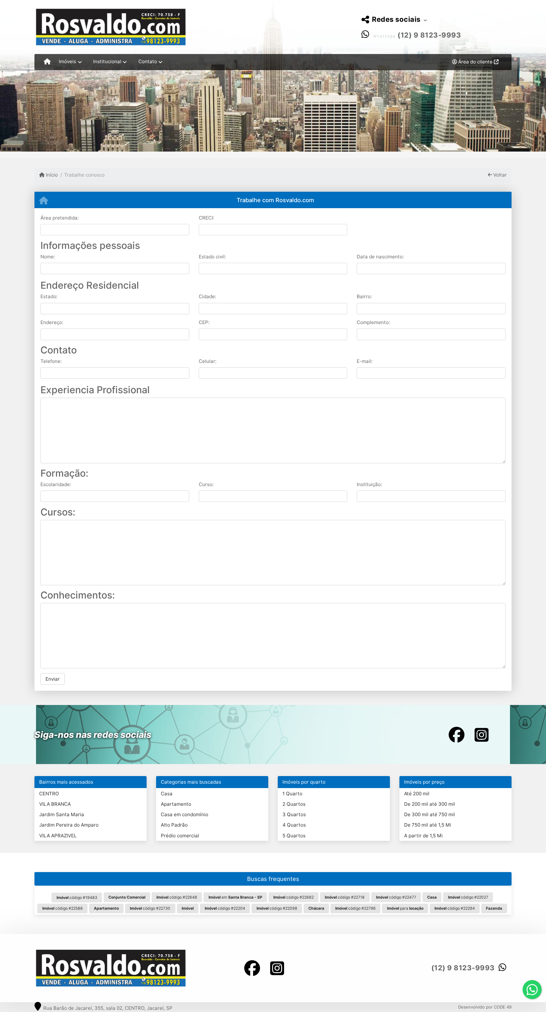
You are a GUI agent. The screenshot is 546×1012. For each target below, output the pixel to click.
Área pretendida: (59, 218)
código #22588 (62, 908)
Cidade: (207, 296)
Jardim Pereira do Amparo (69, 825)
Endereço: (51, 322)
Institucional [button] (107, 61)
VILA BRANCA (55, 804)
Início (51, 175)
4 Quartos (294, 825)
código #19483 (77, 897)
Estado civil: (212, 257)
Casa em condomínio (184, 814)
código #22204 (225, 908)
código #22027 (468, 897)
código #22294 (454, 908)
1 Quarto (292, 794)
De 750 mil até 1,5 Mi (427, 825)
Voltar (499, 175)
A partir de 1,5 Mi (423, 836)
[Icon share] (457, 734)
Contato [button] (147, 61)
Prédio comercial (180, 836)
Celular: (207, 361)
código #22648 (176, 897)
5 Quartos (294, 836)
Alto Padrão (174, 825)
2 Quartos (294, 804)
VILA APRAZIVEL (58, 836)
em (235, 897)
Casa (167, 794)
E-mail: (365, 361)
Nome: (47, 257)
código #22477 (396, 897)
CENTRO (49, 794)
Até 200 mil (416, 794)
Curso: (206, 484)
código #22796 (355, 908)
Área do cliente (475, 62)
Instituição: (369, 484)
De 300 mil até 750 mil (429, 814)
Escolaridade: (55, 484)
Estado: (49, 296)
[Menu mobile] (47, 62)
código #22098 (277, 908)
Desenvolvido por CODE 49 (485, 1006)
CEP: (204, 322)
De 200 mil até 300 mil (429, 804)
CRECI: (206, 218)
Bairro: (364, 296)
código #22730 (150, 908)
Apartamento (176, 804)
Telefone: (51, 361)
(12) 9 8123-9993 (429, 35)
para (405, 908)
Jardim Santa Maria (61, 814)
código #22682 (293, 897)
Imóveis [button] (67, 61)
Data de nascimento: (380, 257)
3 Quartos (294, 814)
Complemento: (373, 322)
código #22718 (345, 897)
